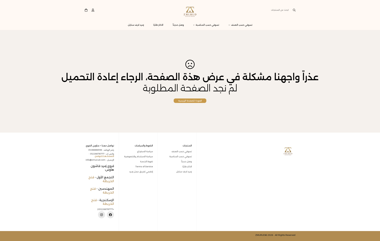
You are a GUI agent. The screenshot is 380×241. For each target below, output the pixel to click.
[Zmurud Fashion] (190, 10)
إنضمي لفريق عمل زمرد (141, 171)
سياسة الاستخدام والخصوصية (138, 156)
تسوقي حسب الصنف (241, 25)
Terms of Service (144, 166)
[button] (86, 10)
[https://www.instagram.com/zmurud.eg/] (101, 214)
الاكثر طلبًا (158, 25)
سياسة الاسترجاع (145, 151)
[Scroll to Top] (5, 224)
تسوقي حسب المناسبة (207, 25)
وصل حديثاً (178, 25)
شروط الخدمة (146, 161)
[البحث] (294, 10)
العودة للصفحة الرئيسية (190, 100)
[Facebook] (110, 214)
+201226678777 (105, 209)
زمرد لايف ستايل (136, 25)
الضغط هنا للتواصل (104, 156)
